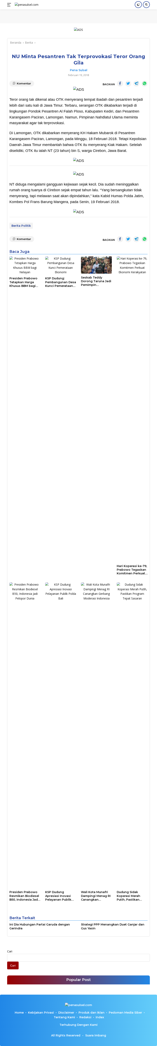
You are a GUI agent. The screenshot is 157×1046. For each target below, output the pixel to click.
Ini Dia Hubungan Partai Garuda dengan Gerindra (39, 926)
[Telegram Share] (136, 84)
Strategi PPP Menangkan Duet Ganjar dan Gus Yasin (112, 926)
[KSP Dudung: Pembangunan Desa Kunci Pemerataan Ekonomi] (60, 265)
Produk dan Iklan (91, 1012)
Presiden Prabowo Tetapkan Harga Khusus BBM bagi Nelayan (23, 282)
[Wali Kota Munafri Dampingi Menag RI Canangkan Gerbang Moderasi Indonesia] (96, 735)
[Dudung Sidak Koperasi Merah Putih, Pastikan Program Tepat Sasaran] (132, 735)
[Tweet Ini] (128, 84)
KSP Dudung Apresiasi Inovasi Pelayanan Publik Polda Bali (58, 895)
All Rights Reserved (65, 1035)
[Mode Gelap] (138, 4)
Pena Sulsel (78, 70)
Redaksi (85, 1017)
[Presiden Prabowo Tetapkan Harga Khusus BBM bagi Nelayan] (24, 265)
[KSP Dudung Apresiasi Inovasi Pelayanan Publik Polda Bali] (60, 735)
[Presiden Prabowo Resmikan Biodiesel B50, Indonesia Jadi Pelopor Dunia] (24, 735)
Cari (9, 951)
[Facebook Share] (120, 84)
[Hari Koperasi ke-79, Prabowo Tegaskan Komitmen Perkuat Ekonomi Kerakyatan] (132, 409)
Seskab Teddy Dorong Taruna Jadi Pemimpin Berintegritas (96, 281)
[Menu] (10, 4)
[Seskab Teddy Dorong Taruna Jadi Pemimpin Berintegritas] (96, 265)
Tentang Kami (64, 1017)
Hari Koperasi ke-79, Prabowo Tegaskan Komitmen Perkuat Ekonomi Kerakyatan (132, 569)
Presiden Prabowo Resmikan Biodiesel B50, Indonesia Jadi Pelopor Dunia (24, 895)
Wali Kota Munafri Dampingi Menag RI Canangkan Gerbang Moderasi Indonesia (96, 895)
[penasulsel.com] (26, 4)
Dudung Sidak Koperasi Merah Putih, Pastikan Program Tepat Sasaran (128, 895)
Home (19, 1012)
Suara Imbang (95, 1035)
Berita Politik (21, 226)
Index (100, 1017)
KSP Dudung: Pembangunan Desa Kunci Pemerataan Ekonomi (60, 282)
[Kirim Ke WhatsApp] (144, 84)
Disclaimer (66, 1012)
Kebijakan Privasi (41, 1012)
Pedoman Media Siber (125, 1012)
